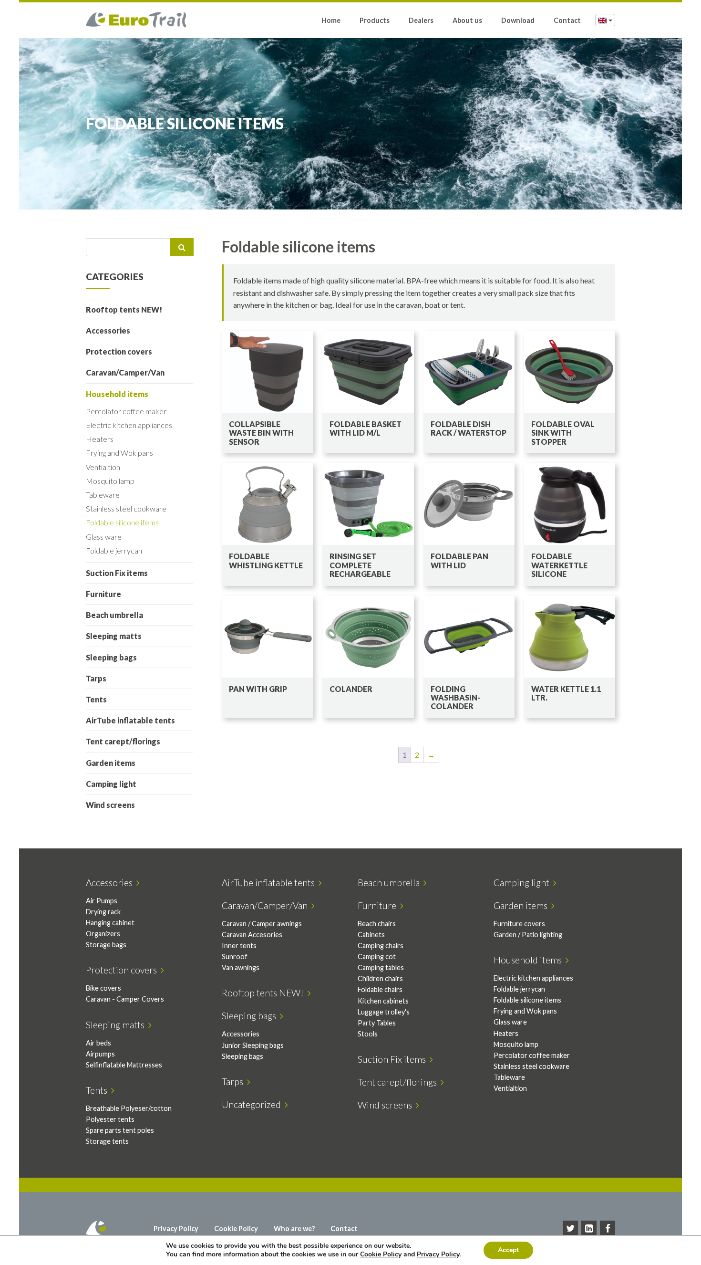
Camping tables (381, 967)
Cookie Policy (236, 1228)
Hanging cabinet (110, 923)
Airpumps (100, 1054)
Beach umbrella (114, 614)
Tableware (103, 494)
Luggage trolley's (384, 1012)
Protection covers (119, 351)
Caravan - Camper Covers (125, 999)
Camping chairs (380, 945)
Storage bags (106, 945)
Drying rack (103, 912)
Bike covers (103, 988)
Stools (368, 1034)
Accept (508, 1250)
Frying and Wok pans (119, 452)
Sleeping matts (114, 635)
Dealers (421, 20)
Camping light (111, 783)
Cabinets (371, 934)
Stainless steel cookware (126, 508)
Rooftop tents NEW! (124, 309)
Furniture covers (519, 924)
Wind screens (110, 804)
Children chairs (380, 978)
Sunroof (234, 956)
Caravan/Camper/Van (125, 372)
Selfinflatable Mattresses (124, 1065)
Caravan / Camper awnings (262, 924)
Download (518, 20)
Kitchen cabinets (383, 1001)
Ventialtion (103, 466)
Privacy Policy (176, 1228)
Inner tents (239, 945)
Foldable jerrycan (114, 550)
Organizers (103, 934)
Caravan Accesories (252, 934)
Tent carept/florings (123, 741)
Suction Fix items (117, 572)
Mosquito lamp (110, 480)
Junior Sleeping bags (253, 1045)
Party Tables (377, 1023)
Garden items (110, 762)
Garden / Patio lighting (528, 934)
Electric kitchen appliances (129, 424)
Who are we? (294, 1228)
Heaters (99, 438)
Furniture (103, 593)
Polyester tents (110, 1119)
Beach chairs (377, 924)
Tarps (96, 678)
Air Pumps (101, 901)
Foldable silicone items (122, 522)
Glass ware (104, 536)
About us (467, 20)
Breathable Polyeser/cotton (129, 1108)
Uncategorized (253, 1104)
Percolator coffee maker (126, 411)
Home (330, 20)
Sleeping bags (111, 657)
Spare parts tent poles (120, 1130)
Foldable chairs (380, 989)
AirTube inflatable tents (130, 720)
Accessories (108, 330)
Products (375, 20)
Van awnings (240, 967)
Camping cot (377, 956)
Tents (96, 699)
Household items (117, 393)
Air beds (98, 1043)
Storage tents (107, 1141)
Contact (567, 20)
